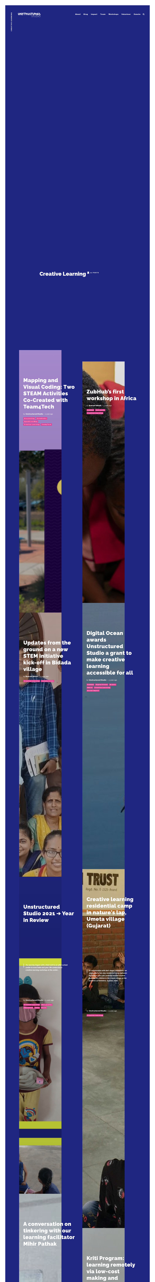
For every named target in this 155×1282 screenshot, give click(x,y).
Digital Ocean (102, 684)
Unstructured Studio (34, 414)
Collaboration (48, 681)
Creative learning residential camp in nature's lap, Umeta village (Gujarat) (110, 912)
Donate (137, 14)
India (37, 1007)
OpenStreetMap (31, 421)
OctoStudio (42, 418)
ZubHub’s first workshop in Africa (111, 395)
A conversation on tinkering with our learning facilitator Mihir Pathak (49, 1234)
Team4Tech (46, 424)
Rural (44, 1007)
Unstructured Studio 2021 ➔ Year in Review (48, 913)
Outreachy (100, 410)
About (78, 14)
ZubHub (90, 410)
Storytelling (29, 418)
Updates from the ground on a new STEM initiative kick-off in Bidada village (47, 656)
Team (103, 14)
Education (28, 1007)
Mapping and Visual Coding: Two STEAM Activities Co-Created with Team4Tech (49, 393)
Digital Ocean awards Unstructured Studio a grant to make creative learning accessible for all (110, 653)
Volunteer (126, 14)
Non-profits (47, 1004)
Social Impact (93, 690)
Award (89, 687)
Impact (94, 14)
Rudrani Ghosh (95, 405)
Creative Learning (32, 424)
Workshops (113, 14)
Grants (113, 684)
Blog (86, 14)
